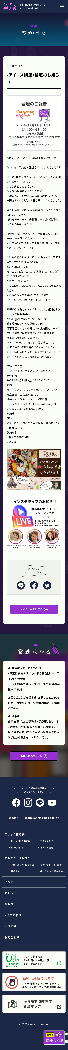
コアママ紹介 (46, 841)
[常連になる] (55, 1037)
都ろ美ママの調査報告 (51, 871)
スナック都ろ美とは (20, 841)
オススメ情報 (46, 847)
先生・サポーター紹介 (51, 864)
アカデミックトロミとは (22, 864)
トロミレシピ (17, 847)
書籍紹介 (15, 871)
